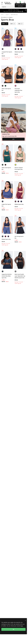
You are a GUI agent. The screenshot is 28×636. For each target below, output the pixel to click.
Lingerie (7, 14)
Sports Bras (13, 14)
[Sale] (7, 153)
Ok (13, 629)
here (22, 626)
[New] (7, 37)
